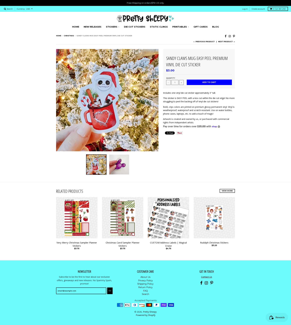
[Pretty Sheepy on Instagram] (230, 36)
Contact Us (206, 276)
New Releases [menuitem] (92, 26)
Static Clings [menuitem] (159, 26)
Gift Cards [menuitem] (201, 26)
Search (145, 294)
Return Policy (145, 287)
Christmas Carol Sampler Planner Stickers (123, 244)
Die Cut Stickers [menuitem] (134, 26)
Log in (245, 9)
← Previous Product (204, 42)
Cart (279, 9)
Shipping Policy (145, 283)
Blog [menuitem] (215, 26)
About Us (145, 277)
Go (110, 291)
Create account (258, 9)
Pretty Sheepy (150, 311)
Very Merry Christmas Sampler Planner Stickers (77, 244)
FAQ (145, 290)
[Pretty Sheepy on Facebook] (225, 36)
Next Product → (226, 42)
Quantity (170, 78)
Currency (21, 9)
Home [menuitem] (75, 26)
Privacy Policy (145, 280)
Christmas (69, 36)
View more (227, 191)
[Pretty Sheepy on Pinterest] (234, 36)
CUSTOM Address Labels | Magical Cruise (168, 244)
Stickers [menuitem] (111, 26)
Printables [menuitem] (179, 26)
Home (58, 36)
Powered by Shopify (145, 315)
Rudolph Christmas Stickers (214, 242)
